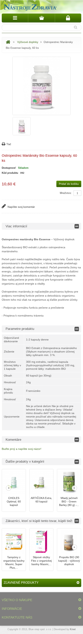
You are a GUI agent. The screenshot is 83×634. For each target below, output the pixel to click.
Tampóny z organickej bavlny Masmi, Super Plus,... (14, 562)
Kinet (73, 629)
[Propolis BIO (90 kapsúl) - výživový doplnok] (69, 542)
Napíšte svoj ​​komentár (21, 206)
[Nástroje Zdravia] (30, 7)
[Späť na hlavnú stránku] (8, 42)
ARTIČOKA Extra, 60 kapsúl (41, 499)
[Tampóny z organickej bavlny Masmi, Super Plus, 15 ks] (14, 542)
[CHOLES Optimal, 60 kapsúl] (14, 482)
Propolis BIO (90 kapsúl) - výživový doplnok (69, 561)
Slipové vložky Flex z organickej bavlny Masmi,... (41, 561)
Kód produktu (10, 172)
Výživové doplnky (27, 42)
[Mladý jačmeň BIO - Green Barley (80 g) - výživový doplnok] (69, 482)
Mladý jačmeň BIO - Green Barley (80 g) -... (69, 501)
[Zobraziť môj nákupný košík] (41, 18)
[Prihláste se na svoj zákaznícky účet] (68, 18)
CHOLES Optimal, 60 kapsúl (14, 501)
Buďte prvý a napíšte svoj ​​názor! (21, 448)
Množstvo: (66, 193)
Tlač (8, 144)
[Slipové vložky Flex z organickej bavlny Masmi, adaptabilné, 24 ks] (41, 542)
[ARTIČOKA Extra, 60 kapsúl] (41, 482)
